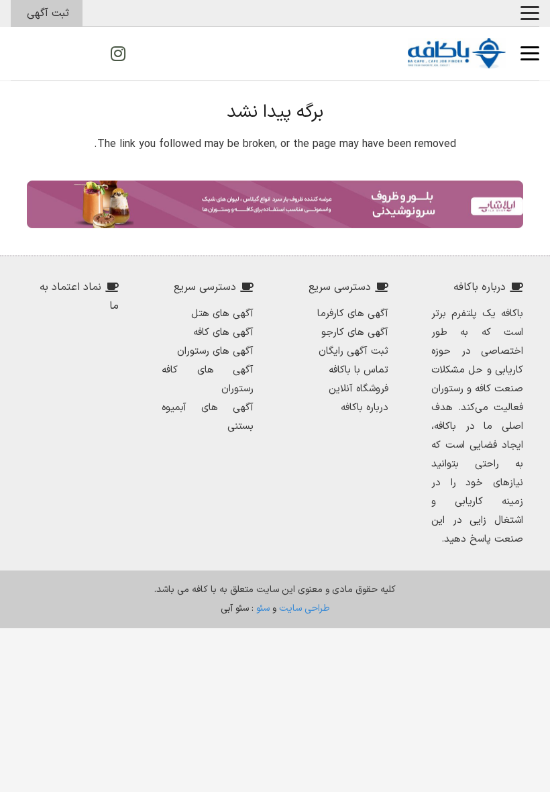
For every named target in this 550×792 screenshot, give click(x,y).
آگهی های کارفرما (352, 313)
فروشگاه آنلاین (358, 389)
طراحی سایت (304, 608)
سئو (263, 608)
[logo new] (457, 53)
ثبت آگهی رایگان (353, 351)
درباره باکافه (364, 407)
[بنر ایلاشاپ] (275, 205)
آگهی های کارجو (354, 332)
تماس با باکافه (358, 370)
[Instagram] (118, 53)
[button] (530, 13)
